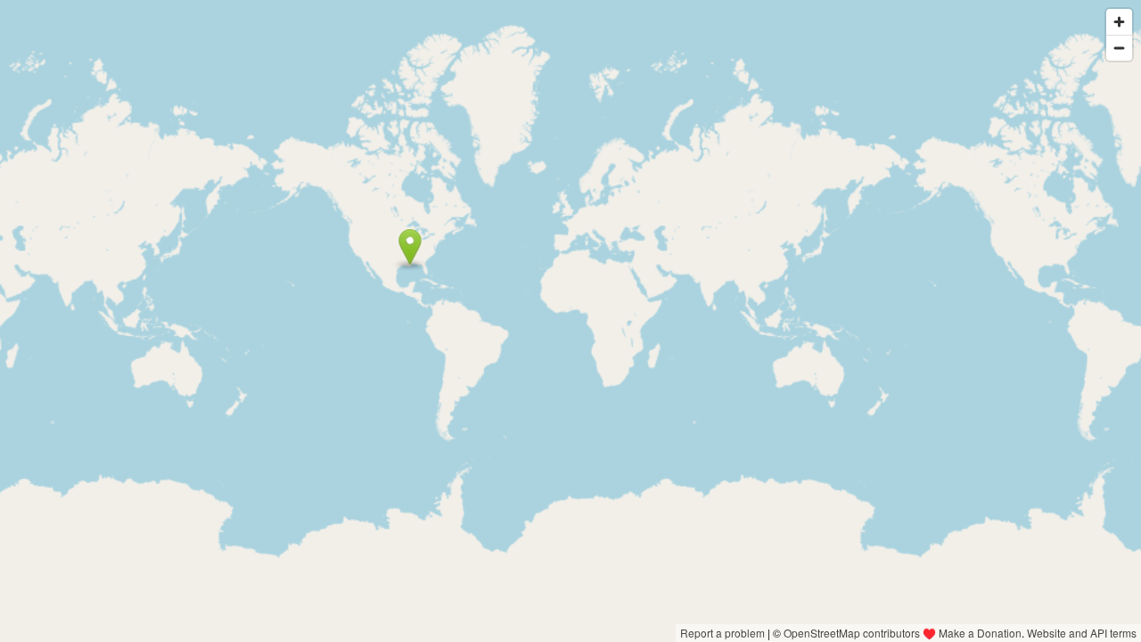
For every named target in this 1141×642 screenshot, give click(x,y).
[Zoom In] (1119, 22)
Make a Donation (980, 632)
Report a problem (722, 632)
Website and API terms (1082, 632)
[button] (409, 247)
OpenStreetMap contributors (852, 632)
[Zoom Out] (1119, 48)
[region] (570, 321)
